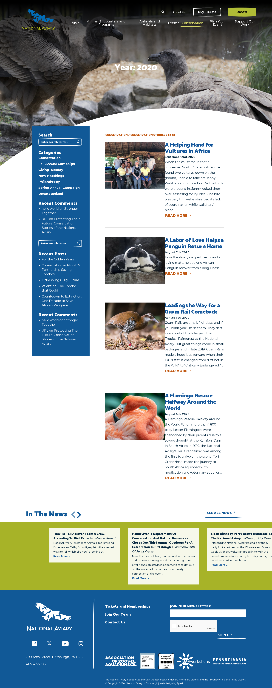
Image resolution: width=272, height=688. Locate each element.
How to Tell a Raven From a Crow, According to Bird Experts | (84, 536)
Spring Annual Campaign (59, 188)
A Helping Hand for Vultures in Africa (189, 148)
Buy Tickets (207, 12)
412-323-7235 (36, 664)
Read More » (61, 556)
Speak (180, 683)
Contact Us (115, 622)
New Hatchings (51, 176)
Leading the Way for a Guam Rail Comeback (192, 309)
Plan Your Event (217, 23)
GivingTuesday (50, 170)
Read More (176, 216)
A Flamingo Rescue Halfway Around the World (190, 402)
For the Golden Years (58, 259)
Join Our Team (118, 615)
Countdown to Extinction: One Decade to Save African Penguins (62, 301)
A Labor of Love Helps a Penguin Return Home (194, 243)
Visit (75, 23)
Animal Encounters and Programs (106, 23)
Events (173, 23)
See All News (219, 513)
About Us (179, 12)
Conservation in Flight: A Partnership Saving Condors (61, 269)
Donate (242, 12)
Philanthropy (49, 182)
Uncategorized (50, 194)
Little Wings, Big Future (60, 280)
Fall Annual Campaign (56, 164)
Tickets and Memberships (127, 606)
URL (45, 219)
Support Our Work (245, 23)
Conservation (192, 23)
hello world (50, 208)
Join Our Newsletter (190, 606)
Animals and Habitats (149, 23)
